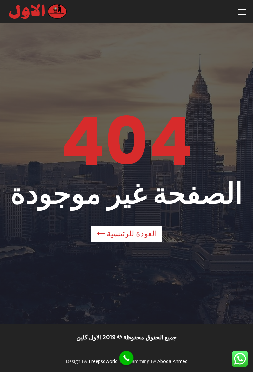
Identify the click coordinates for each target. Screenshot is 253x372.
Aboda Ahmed (172, 361)
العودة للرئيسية (130, 233)
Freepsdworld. (104, 361)
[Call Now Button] (126, 358)
